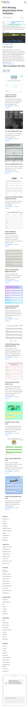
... (7, 22)
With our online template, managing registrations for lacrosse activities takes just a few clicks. (14, 168)
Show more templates (7, 44)
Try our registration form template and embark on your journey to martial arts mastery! (13, 135)
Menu (25, 2)
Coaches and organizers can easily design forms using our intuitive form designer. (13, 203)
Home (3, 22)
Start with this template (8, 64)
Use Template (5, 32)
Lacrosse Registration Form (13, 164)
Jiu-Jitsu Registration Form (13, 131)
